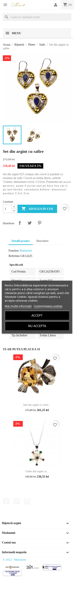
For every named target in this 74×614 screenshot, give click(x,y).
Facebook (6, 501)
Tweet (29, 223)
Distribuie (20, 223)
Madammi (26, 250)
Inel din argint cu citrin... (37, 404)
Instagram (27, 501)
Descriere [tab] (42, 240)
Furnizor (14, 250)
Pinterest (39, 223)
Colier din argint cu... (37, 471)
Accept (37, 315)
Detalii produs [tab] (21, 240)
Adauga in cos (37, 208)
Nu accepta (37, 326)
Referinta (14, 255)
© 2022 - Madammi (14, 559)
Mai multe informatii (18, 306)
